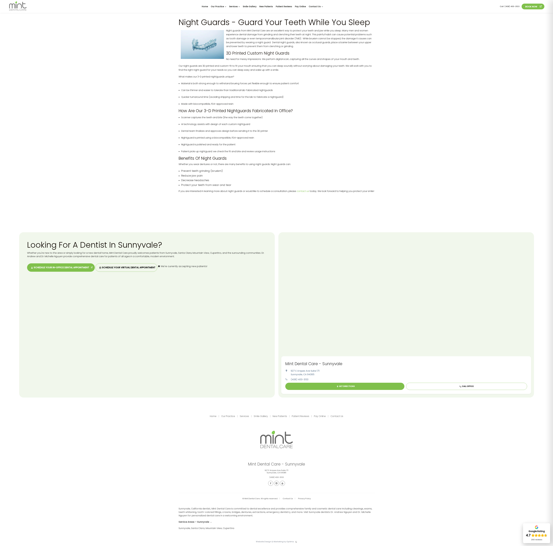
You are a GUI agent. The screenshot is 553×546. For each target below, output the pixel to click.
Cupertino (228, 528)
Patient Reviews (300, 416)
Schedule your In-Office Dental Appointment (61, 267)
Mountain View (214, 528)
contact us (303, 191)
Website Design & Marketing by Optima (275, 541)
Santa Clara (197, 528)
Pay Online (319, 416)
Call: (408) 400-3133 (509, 6)
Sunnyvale (184, 528)
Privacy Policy (304, 498)
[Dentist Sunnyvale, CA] (18, 12)
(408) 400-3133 (299, 379)
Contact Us (336, 416)
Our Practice (228, 416)
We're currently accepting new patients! (183, 266)
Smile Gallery (260, 416)
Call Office (467, 386)
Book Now (531, 6)
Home (213, 416)
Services (244, 416)
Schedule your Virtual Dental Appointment (128, 267)
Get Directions (347, 386)
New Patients (280, 416)
